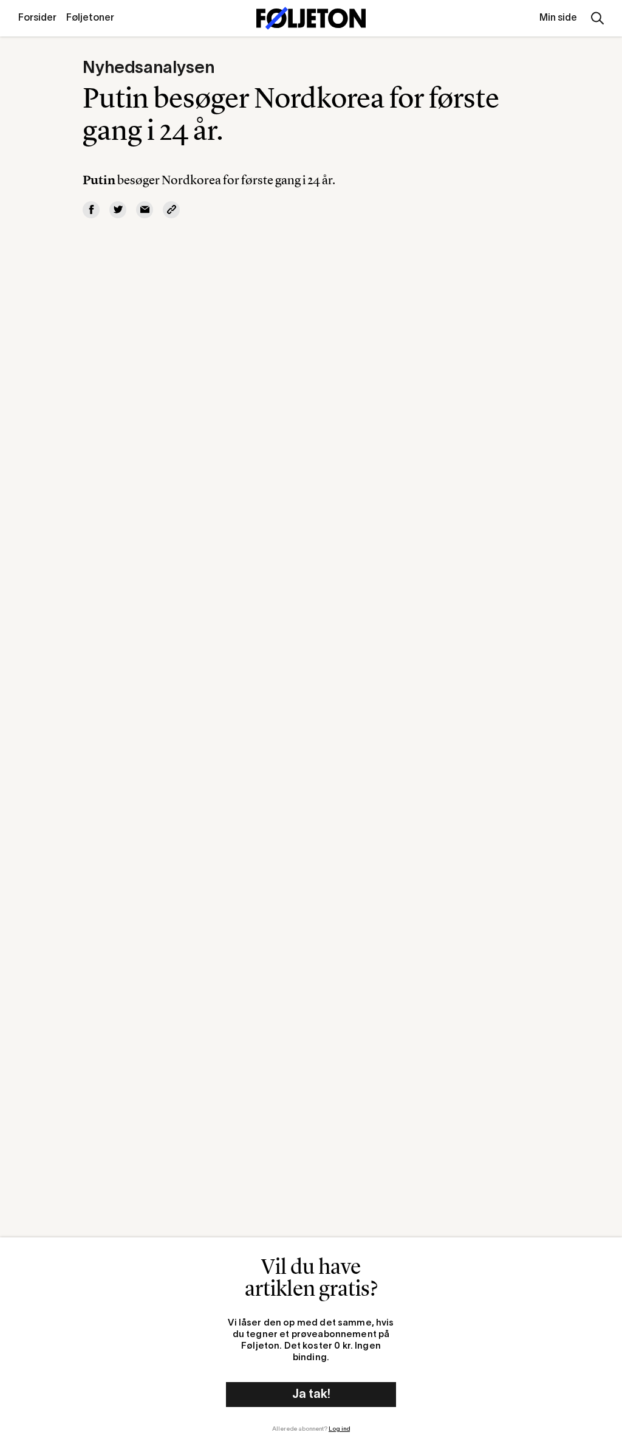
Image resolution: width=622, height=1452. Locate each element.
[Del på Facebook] (91, 209)
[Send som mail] (144, 209)
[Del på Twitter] (117, 209)
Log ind (339, 1429)
